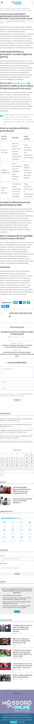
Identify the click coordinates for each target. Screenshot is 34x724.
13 (16, 462)
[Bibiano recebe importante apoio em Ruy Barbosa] (5, 677)
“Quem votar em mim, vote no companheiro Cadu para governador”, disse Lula (16, 437)
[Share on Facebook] (20, 302)
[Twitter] (10, 693)
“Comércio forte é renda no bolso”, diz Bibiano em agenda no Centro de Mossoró (16, 419)
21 (21, 465)
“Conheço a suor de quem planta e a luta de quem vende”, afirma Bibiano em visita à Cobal (16, 431)
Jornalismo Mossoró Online (16, 21)
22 (26, 465)
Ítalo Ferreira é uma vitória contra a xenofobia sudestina (22, 501)
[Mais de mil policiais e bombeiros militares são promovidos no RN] (5, 641)
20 (17, 465)
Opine (17, 611)
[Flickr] (15, 693)
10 (2, 462)
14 (22, 462)
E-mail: (2, 556)
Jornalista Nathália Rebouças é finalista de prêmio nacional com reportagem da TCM (21, 490)
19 (12, 465)
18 (7, 465)
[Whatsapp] (26, 693)
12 (12, 462)
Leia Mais (22, 722)
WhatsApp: (3, 563)
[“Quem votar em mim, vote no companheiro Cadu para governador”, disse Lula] (5, 666)
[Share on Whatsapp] (28, 302)
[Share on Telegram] (3, 306)
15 (26, 462)
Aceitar (13, 722)
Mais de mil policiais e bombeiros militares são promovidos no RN (21, 641)
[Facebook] (7, 693)
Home (2, 8)
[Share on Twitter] (24, 302)
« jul (1, 475)
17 (2, 465)
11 (7, 462)
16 (31, 462)
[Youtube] (17, 693)
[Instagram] (12, 693)
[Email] (20, 693)
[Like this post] (16, 302)
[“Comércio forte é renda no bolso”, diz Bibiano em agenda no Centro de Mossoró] (5, 628)
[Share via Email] (7, 306)
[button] (1, 334)
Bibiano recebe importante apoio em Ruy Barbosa (16, 442)
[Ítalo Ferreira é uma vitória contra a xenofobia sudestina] (5, 501)
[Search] (32, 2)
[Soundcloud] (23, 693)
